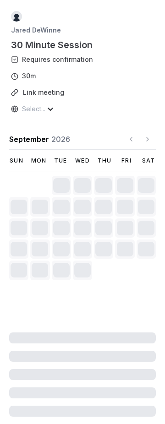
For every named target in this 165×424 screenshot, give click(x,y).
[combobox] (23, 108)
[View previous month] (131, 139)
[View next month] (147, 139)
